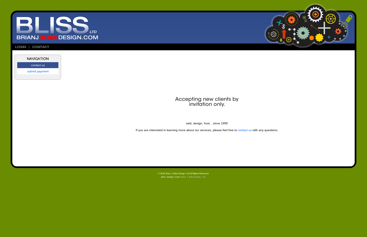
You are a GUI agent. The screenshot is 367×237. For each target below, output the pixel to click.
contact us (245, 130)
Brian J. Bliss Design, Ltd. (193, 177)
